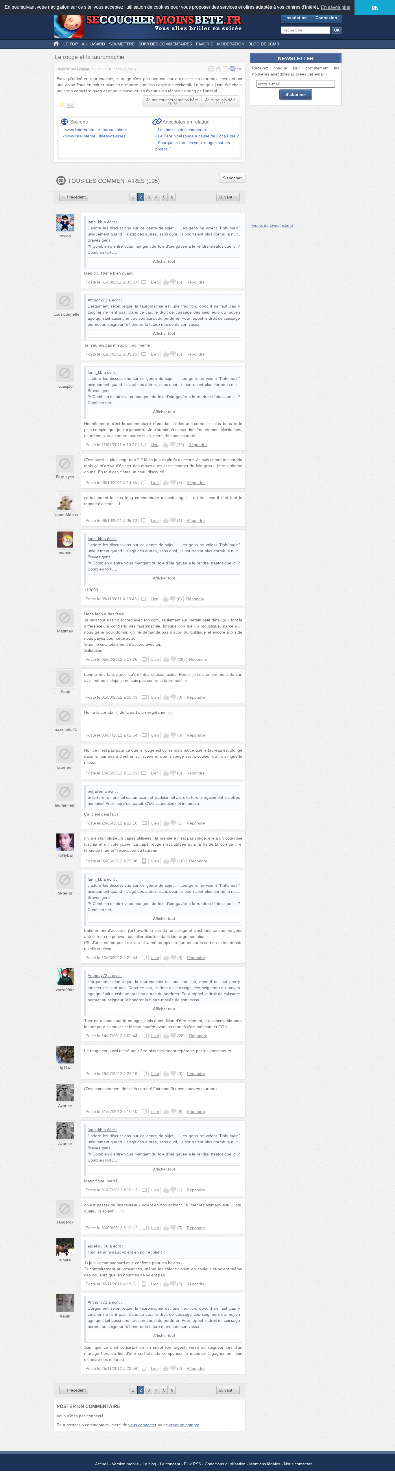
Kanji (65, 691)
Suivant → (228, 197)
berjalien (95, 791)
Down (173, 282)
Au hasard (93, 44)
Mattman (65, 631)
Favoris (204, 44)
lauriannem (65, 805)
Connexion (326, 17)
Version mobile (125, 1464)
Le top (70, 44)
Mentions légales (264, 1464)
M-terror (65, 893)
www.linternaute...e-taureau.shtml (96, 129)
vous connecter (142, 1425)
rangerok (65, 1222)
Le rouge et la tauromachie (89, 57)
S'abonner (232, 178)
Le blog (149, 1464)
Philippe (83, 69)
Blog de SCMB (263, 44)
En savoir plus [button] (335, 7)
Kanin (65, 1316)
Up (166, 282)
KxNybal (65, 855)
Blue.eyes (65, 476)
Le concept (170, 1464)
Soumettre (121, 44)
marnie (65, 552)
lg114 (65, 1068)
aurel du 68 (98, 1246)
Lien (155, 282)
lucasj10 (65, 386)
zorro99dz (65, 989)
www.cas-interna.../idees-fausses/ (96, 136)
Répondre (196, 282)
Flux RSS (192, 1464)
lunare (65, 1260)
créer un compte (184, 1425)
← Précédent (74, 197)
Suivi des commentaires (165, 44)
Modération (230, 44)
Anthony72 (97, 300)
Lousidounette (66, 314)
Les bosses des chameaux (182, 129)
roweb (65, 235)
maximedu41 (65, 729)
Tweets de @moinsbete (271, 225)
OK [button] (375, 7)
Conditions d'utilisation (225, 1464)
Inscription (296, 17)
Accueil (101, 1464)
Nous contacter (298, 1464)
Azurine (65, 1105)
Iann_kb (95, 222)
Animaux (129, 69)
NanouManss (65, 514)
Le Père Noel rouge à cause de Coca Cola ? (198, 136)
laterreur (65, 767)
